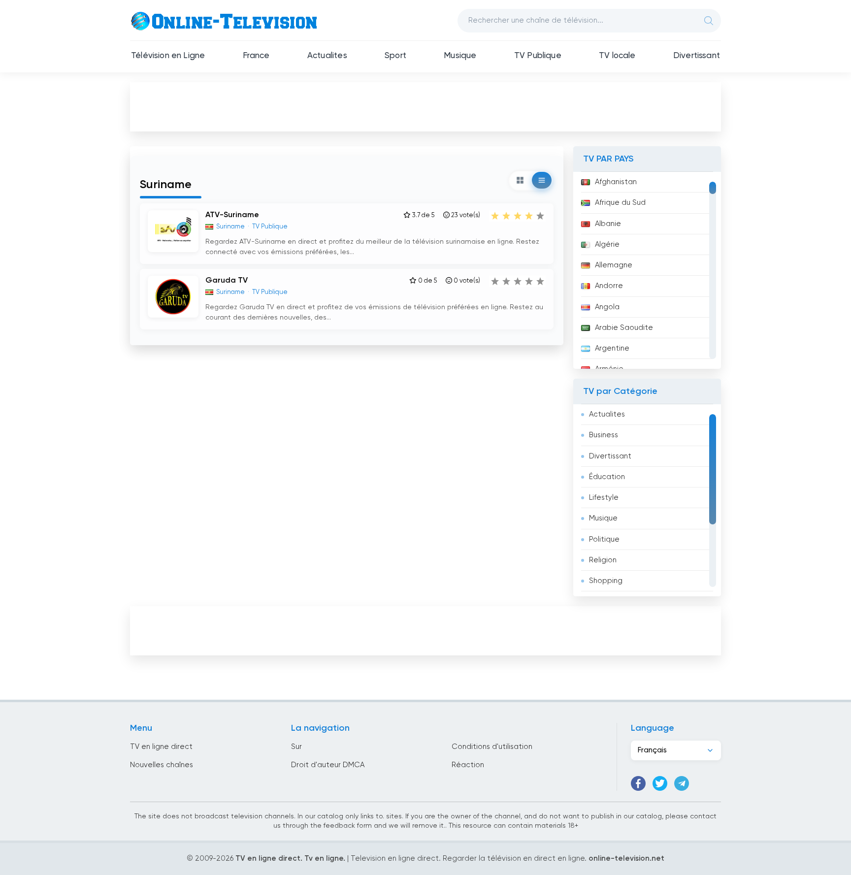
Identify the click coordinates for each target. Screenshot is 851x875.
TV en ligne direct (161, 746)
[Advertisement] (425, 106)
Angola (607, 307)
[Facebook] (638, 783)
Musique (460, 56)
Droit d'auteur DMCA (327, 765)
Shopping (605, 580)
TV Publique (537, 56)
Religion (603, 560)
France (256, 56)
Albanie (608, 223)
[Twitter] (660, 783)
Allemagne (613, 265)
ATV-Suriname (232, 215)
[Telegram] (681, 783)
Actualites (327, 56)
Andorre (609, 286)
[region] (647, 270)
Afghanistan (616, 182)
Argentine (612, 348)
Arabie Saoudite (624, 327)
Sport (395, 56)
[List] (542, 180)
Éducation (607, 477)
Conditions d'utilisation (492, 746)
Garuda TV (226, 281)
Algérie (607, 244)
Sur (296, 746)
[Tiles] (520, 180)
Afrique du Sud (620, 202)
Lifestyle (604, 497)
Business (603, 435)
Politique (604, 539)
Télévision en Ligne (168, 56)
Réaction (468, 765)
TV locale (617, 56)
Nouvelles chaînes (161, 765)
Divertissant (696, 56)
